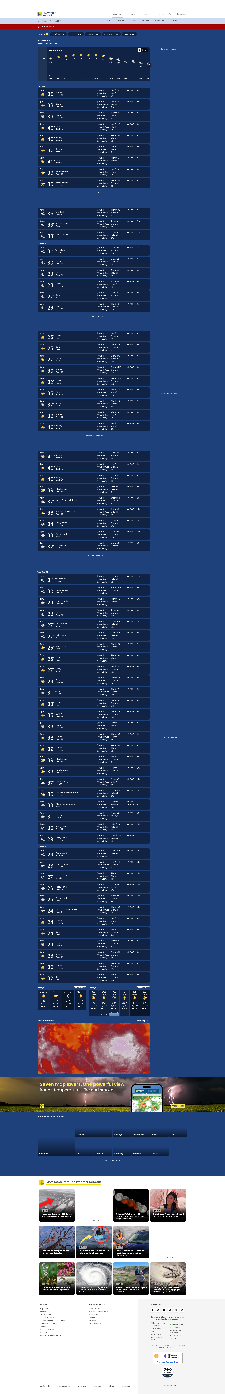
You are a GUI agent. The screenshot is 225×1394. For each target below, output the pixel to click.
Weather (45, 21)
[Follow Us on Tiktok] (170, 1310)
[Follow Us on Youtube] (164, 1310)
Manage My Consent (48, 1323)
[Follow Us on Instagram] (158, 1310)
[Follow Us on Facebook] (153, 1310)
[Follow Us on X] (182, 1310)
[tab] (139, 50)
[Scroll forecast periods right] (149, 65)
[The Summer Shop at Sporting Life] (178, 1147)
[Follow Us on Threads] (176, 1310)
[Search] (170, 14)
